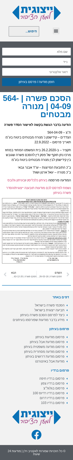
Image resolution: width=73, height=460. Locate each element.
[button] (56, 31)
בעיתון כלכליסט (37, 180)
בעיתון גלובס (16, 180)
